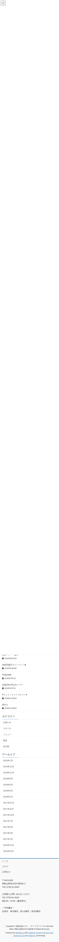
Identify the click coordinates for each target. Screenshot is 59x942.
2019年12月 (8, 766)
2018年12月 (8, 772)
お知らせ (7, 722)
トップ (5, 861)
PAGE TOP (54, 911)
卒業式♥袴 (6, 675)
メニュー (7, 734)
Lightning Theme (34, 933)
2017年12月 (8, 803)
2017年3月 (8, 833)
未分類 (6, 746)
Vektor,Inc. (32, 936)
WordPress (19, 933)
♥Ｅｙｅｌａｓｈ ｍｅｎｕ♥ (14, 694)
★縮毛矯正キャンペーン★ (14, 665)
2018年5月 (8, 784)
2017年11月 (8, 809)
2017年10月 (8, 815)
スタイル (7, 728)
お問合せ (6, 872)
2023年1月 (8, 760)
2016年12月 (8, 845)
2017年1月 (8, 839)
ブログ (5, 866)
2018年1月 (8, 797)
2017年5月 (8, 827)
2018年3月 (8, 791)
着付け (5, 705)
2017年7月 (8, 821)
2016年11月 (8, 851)
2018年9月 (8, 778)
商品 (5, 740)
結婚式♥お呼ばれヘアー (12, 685)
